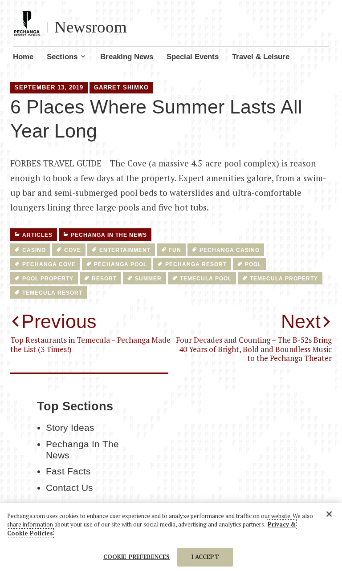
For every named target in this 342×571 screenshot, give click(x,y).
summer (148, 278)
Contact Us (69, 487)
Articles (37, 235)
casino (34, 250)
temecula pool (206, 278)
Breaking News (126, 57)
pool (253, 264)
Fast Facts (68, 471)
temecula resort (52, 293)
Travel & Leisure (260, 57)
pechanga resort (196, 264)
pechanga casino (230, 250)
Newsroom (90, 27)
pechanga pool (120, 264)
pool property (47, 278)
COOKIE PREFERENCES (136, 557)
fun (175, 250)
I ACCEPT (205, 557)
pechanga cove (49, 264)
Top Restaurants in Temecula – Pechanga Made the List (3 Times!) (90, 332)
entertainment (125, 250)
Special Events (193, 57)
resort (104, 278)
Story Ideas (70, 427)
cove (72, 250)
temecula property (284, 278)
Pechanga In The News (109, 235)
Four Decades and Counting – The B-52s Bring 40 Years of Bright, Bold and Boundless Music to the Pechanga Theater (254, 337)
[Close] (329, 514)
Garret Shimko (121, 87)
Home (23, 57)
